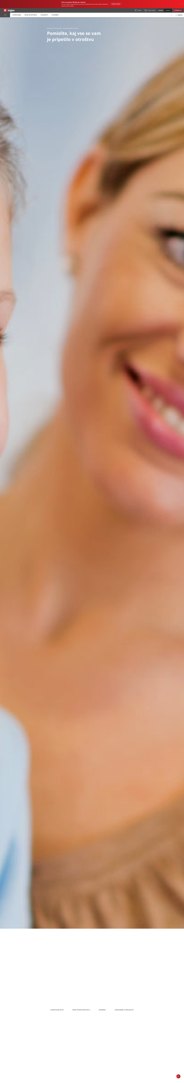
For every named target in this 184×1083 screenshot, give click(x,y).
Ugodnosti (44, 15)
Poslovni (168, 10)
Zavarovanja (16, 15)
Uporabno (55, 15)
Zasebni (160, 10)
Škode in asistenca (31, 15)
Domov (6, 925)
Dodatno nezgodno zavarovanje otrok (18, 925)
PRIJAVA (180, 15)
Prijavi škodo (116, 4)
